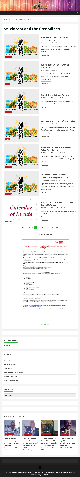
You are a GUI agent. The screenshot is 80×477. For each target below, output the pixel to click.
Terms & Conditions (11, 381)
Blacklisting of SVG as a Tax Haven (21, 101)
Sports (7, 84)
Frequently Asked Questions (14, 372)
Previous (24, 227)
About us (7, 360)
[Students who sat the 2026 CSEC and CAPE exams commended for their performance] (49, 428)
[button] (4, 13)
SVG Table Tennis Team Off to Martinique (21, 129)
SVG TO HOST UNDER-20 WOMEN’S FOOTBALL (21, 74)
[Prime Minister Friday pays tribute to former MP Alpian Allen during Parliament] (68, 428)
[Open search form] (77, 13)
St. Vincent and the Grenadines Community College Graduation (21, 183)
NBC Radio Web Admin (48, 43)
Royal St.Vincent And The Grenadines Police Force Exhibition (21, 156)
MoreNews (35, 475)
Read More (46, 56)
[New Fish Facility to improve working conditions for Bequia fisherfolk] (12, 428)
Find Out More (45, 324)
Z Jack (7, 447)
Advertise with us (10, 364)
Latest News (9, 56)
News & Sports (9, 433)
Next (57, 227)
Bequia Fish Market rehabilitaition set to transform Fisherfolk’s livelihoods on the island (30, 443)
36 (52, 227)
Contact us (8, 368)
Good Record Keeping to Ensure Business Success (21, 46)
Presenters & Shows (11, 377)
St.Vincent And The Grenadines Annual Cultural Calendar (21, 211)
